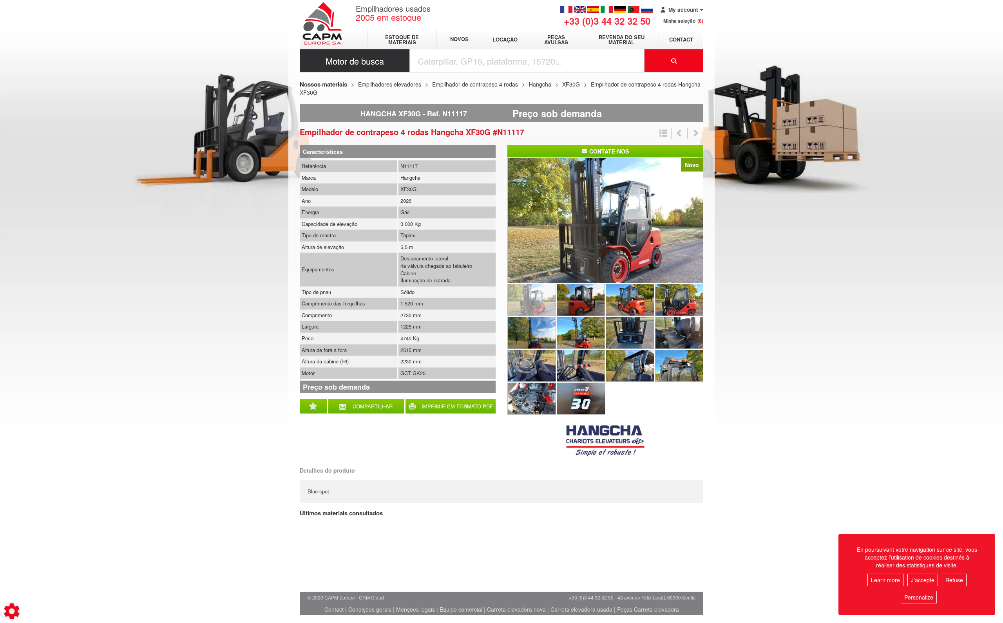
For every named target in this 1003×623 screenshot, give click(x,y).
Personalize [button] (918, 597)
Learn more (885, 580)
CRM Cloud (371, 597)
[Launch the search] (674, 60)
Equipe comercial (461, 609)
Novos (459, 39)
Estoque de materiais (402, 39)
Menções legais (415, 609)
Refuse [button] (954, 580)
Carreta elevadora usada (581, 609)
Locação (505, 39)
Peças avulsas (556, 39)
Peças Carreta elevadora (648, 609)
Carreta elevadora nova (516, 609)
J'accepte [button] (922, 580)
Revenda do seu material (622, 39)
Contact (681, 39)
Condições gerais (369, 609)
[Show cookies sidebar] (12, 611)
